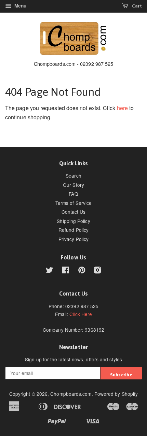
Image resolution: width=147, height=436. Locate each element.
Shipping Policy (73, 220)
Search (73, 175)
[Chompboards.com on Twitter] (49, 271)
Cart (136, 6)
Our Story (73, 184)
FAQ (73, 193)
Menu (19, 5)
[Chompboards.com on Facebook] (65, 271)
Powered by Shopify (116, 393)
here (122, 108)
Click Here (80, 314)
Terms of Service (73, 202)
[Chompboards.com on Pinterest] (81, 271)
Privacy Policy (73, 239)
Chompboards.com (70, 393)
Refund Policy (73, 229)
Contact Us (74, 211)
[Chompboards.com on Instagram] (97, 271)
